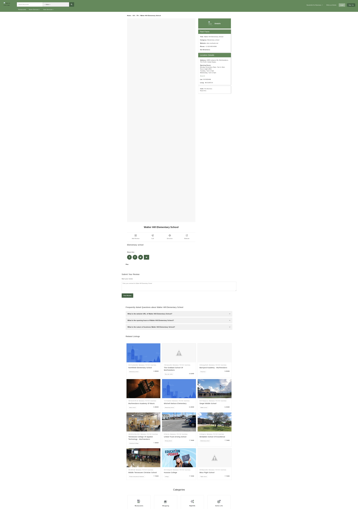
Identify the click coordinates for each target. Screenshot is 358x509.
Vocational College (134, 443)
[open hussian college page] (179, 457)
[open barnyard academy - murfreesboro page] (214, 352)
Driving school (168, 440)
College (167, 476)
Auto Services (47, 9)
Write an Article (331, 5)
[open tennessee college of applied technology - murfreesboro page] (143, 422)
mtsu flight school (207, 472)
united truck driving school (175, 437)
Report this (203, 90)
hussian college (170, 472)
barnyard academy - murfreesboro (213, 368)
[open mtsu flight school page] (214, 457)
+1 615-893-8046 (211, 46)
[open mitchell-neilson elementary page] (179, 388)
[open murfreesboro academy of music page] (143, 388)
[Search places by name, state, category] (71, 4)
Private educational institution (136, 476)
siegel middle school (208, 403)
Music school (132, 407)
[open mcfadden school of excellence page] (214, 422)
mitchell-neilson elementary (175, 403)
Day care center (169, 374)
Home (129, 15)
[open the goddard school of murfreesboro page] (179, 352)
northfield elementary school (140, 368)
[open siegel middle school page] (214, 388)
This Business (208, 88)
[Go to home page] (9, 6)
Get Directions (205, 49)
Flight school (204, 476)
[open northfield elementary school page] (143, 352)
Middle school (204, 407)
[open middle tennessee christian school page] (143, 457)
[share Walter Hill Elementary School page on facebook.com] (129, 257)
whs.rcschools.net (212, 43)
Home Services (34, 9)
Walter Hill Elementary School (150, 15)
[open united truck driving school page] (179, 422)
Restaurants (22, 9)
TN (137, 15)
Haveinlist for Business (314, 5)
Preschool (203, 371)
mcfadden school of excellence (212, 437)
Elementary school (133, 371)
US (134, 15)
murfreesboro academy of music (141, 403)
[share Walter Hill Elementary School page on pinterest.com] (135, 257)
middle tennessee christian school (142, 472)
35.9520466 (207, 79)
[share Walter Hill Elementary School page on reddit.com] (146, 257)
